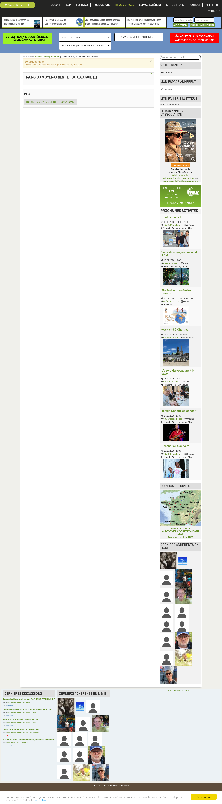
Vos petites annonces (16, 702)
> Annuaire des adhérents (138, 37)
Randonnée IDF (170, 337)
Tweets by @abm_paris (177, 690)
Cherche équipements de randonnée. (21, 729)
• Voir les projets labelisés (55, 23)
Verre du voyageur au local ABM (179, 254)
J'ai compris (203, 797)
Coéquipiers (31, 712)
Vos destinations (13, 742)
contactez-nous (180, 528)
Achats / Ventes (32, 732)
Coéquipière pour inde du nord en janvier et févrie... (28, 709)
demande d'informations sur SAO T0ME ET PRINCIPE (29, 699)
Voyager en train (51, 57)
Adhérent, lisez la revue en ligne (179, 178)
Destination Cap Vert (175, 445)
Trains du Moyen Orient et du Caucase (50, 102)
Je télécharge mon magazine (16, 20)
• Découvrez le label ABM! (55, 20)
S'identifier (180, 25)
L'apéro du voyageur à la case (177, 372)
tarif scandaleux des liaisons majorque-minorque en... (29, 739)
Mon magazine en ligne (14, 23)
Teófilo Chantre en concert (178, 410)
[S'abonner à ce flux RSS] (151, 73)
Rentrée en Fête (171, 217)
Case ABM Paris (170, 263)
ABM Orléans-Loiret (172, 225)
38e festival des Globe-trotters (176, 292)
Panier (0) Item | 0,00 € (19, 5)
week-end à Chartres (175, 329)
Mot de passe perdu (202, 25)
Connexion (166, 89)
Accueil (38, 57)
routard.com (123, 785)
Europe (25, 742)
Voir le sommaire (180, 175)
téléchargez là (170, 181)
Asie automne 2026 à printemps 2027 (21, 719)
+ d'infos (40, 800)
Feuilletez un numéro (187, 181)
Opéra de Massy (171, 301)
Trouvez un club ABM (180, 537)
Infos (28, 702)
